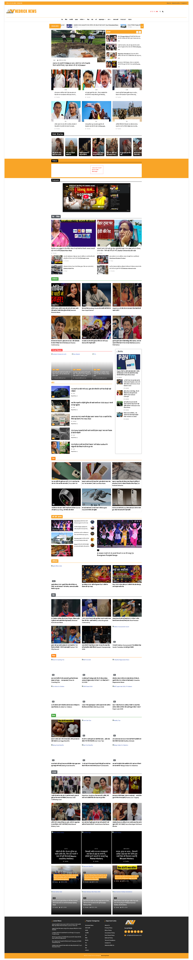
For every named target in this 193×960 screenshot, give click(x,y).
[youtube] (157, 11)
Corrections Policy (110, 933)
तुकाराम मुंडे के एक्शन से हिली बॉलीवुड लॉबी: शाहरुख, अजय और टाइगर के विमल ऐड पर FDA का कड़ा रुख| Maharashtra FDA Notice (127, 343)
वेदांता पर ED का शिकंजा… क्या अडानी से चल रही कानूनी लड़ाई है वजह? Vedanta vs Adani (131, 414)
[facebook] (151, 11)
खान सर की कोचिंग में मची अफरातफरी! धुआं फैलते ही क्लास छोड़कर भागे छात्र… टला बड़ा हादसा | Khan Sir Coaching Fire (64, 680)
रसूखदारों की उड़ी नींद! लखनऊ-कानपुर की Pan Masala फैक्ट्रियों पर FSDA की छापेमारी (70, 64)
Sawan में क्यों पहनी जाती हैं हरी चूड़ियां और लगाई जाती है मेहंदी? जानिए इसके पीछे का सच (81, 546)
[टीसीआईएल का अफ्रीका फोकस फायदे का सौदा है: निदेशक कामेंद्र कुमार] (102, 366)
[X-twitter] (129, 931)
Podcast (123, 19)
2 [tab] (99, 31)
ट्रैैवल (54, 898)
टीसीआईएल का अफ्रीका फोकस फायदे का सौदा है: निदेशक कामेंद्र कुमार (101, 373)
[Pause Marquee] (142, 26)
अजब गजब (65, 848)
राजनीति (71, 19)
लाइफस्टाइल (101, 19)
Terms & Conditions (110, 940)
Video (130, 19)
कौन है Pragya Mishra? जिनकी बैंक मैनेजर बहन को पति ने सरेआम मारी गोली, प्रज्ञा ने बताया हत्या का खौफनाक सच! (129, 55)
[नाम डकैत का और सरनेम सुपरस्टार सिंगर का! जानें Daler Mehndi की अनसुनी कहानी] (96, 327)
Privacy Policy (108, 928)
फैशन (84, 872)
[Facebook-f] (125, 931)
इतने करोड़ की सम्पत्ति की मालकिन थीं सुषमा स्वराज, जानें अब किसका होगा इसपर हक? (61, 373)
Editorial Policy (109, 938)
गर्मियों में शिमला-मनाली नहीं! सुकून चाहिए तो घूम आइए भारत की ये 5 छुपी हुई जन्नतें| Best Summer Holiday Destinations (126, 903)
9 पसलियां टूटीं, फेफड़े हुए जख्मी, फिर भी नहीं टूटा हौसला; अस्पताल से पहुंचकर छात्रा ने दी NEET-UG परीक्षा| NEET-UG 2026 (96, 680)
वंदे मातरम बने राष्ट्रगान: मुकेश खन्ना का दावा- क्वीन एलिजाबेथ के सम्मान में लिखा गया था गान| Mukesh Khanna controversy (65, 343)
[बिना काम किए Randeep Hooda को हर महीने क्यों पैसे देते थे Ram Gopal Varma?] (96, 294)
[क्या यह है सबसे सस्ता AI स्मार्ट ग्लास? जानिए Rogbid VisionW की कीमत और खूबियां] (96, 497)
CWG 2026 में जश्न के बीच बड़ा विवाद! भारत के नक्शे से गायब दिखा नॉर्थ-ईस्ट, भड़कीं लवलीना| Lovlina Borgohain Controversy (96, 620)
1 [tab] (96, 31)
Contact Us (108, 943)
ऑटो (53, 396)
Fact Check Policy (109, 935)
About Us (107, 925)
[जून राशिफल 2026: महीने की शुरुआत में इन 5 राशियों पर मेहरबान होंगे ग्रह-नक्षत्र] (96, 574)
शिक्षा (88, 19)
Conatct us (184, 3)
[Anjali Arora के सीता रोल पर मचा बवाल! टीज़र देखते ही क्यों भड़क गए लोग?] (127, 294)
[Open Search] (160, 11)
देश (62, 19)
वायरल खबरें (115, 19)
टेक (53, 478)
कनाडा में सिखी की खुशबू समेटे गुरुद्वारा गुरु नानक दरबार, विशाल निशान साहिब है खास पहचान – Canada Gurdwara (61, 540)
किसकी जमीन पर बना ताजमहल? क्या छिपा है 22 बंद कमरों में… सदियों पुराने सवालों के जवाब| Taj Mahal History (96, 855)
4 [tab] (103, 31)
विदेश (66, 19)
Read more (74, 396)
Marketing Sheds (105, 955)
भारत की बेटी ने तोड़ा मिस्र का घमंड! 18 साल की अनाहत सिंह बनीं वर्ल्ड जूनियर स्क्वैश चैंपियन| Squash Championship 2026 (96, 647)
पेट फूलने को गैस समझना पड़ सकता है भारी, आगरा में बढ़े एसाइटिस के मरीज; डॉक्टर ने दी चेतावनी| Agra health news (65, 877)
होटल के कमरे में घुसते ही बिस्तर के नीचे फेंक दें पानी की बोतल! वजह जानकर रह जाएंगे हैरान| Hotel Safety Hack (65, 903)
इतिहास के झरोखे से (126, 848)
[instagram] (153, 11)
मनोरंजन (82, 19)
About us (169, 3)
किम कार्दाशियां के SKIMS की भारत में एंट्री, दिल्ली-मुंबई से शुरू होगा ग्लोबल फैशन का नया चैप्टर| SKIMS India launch (96, 877)
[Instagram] (135, 931)
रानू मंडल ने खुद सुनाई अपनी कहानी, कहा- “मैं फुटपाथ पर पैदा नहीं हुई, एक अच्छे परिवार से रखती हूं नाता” (82, 373)
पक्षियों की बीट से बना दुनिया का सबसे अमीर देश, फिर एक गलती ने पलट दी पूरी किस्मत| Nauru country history (66, 855)
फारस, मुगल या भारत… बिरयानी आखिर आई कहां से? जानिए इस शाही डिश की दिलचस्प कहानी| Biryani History (126, 855)
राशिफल (54, 581)
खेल (92, 19)
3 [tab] (101, 31)
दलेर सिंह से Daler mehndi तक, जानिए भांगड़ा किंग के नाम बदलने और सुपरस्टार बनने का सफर (80, 528)
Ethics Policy (108, 930)
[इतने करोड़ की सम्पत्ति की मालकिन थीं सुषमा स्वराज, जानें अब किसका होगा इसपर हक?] (61, 366)
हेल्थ (53, 735)
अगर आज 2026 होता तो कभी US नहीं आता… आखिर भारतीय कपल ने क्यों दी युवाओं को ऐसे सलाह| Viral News (114, 25)
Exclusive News (89, 925)
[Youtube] (132, 931)
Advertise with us (176, 3)
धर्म (96, 19)
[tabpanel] (78, 49)
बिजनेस (57, 369)
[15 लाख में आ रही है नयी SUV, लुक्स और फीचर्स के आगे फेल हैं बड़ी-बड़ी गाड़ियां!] (60, 392)
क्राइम (76, 19)
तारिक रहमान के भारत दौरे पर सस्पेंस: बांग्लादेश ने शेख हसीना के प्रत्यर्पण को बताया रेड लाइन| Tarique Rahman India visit (127, 126)
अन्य (109, 19)
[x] (155, 11)
